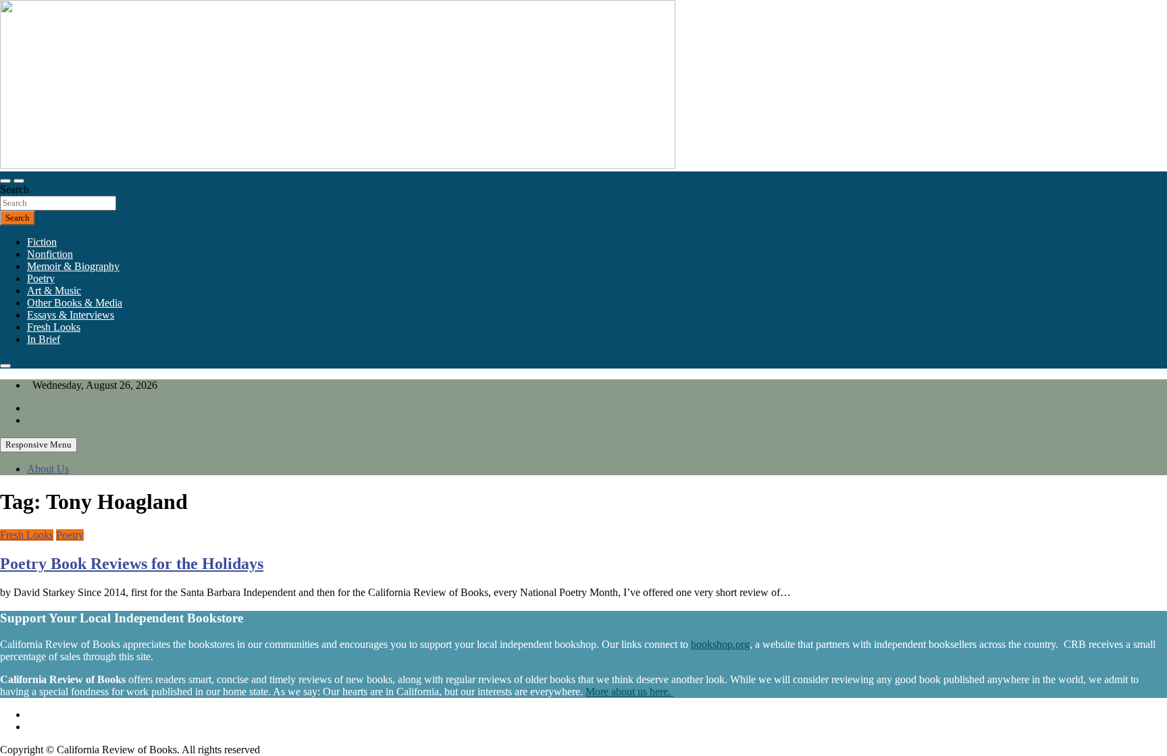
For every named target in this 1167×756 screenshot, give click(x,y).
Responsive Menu (38, 444)
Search (14, 189)
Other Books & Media (74, 302)
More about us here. (629, 691)
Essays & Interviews (70, 315)
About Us (48, 469)
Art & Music (54, 290)
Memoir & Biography (73, 266)
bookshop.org (720, 644)
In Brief (43, 339)
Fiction (42, 242)
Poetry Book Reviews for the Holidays (131, 563)
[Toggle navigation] (5, 181)
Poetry (41, 278)
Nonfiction (50, 254)
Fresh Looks (53, 327)
